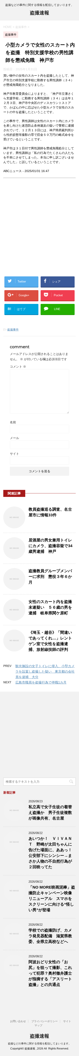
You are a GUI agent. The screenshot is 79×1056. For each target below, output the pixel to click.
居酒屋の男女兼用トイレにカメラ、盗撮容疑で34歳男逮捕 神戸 (50, 546)
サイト (14, 453)
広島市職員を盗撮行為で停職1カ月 (40, 682)
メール (14, 438)
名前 (13, 422)
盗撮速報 (39, 13)
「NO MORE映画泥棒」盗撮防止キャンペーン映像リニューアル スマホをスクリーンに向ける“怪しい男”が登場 (52, 898)
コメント (18, 366)
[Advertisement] (39, 230)
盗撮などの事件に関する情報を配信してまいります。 (39, 1043)
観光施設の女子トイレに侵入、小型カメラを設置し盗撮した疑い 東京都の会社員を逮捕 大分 (45, 671)
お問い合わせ (18, 1021)
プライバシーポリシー (44, 1021)
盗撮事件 (13, 329)
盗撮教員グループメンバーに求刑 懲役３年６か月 (50, 576)
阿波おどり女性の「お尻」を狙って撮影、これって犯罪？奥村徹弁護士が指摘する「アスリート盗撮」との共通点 (50, 973)
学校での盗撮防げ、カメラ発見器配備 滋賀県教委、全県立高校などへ (50, 936)
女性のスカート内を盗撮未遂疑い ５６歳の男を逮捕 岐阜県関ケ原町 (50, 607)
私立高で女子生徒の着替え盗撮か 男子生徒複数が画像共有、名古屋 (50, 812)
